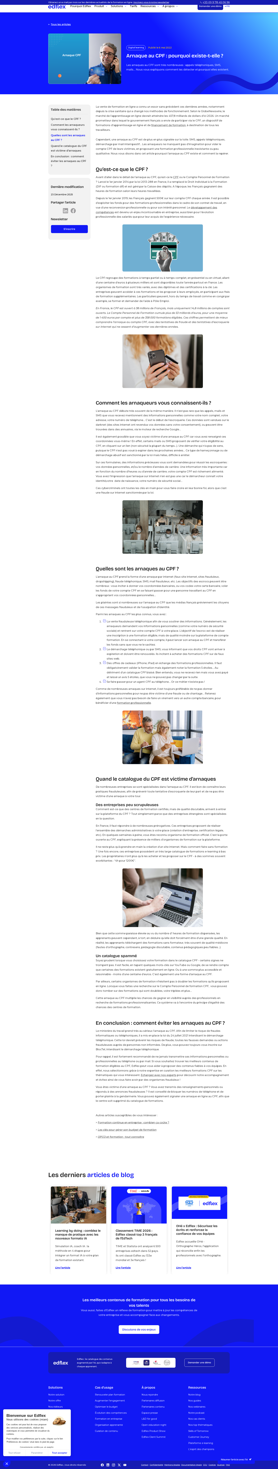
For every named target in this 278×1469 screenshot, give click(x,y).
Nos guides (194, 1400)
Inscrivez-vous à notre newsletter (151, 2)
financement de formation (168, 125)
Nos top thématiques (200, 1424)
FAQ (228, 1465)
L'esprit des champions (201, 1449)
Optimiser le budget (106, 1406)
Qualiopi (221, 1465)
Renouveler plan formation (110, 1394)
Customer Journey (198, 1437)
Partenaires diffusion (153, 1400)
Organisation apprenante (109, 1424)
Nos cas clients (196, 1418)
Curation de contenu (106, 1431)
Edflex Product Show (153, 1431)
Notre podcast (196, 1412)
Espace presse (150, 1412)
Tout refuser (14, 1452)
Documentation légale (191, 1465)
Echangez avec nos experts (158, 1075)
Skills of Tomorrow (198, 1431)
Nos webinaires (196, 1406)
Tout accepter (59, 1452)
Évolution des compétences (111, 1412)
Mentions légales (172, 1465)
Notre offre (54, 1400)
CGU (205, 1465)
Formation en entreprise (108, 1418)
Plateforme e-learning (200, 1443)
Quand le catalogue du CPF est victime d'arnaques (69, 148)
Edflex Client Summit (154, 1437)
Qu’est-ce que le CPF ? (66, 118)
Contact (144, 1465)
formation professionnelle (134, 702)
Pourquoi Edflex (80, 11)
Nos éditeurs (55, 1406)
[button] (7, 1463)
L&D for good (149, 1418)
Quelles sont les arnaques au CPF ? (68, 138)
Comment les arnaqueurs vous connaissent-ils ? (68, 127)
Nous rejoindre (150, 1394)
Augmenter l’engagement (110, 1400)
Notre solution (56, 1394)
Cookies (212, 1465)
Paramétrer (37, 1452)
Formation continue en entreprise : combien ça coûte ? (133, 1122)
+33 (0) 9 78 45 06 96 (216, 2)
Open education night (154, 1424)
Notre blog (194, 1394)
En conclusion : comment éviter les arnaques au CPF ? (68, 161)
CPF (176, 177)
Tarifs (133, 11)
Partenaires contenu (153, 1406)
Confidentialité (156, 1465)
